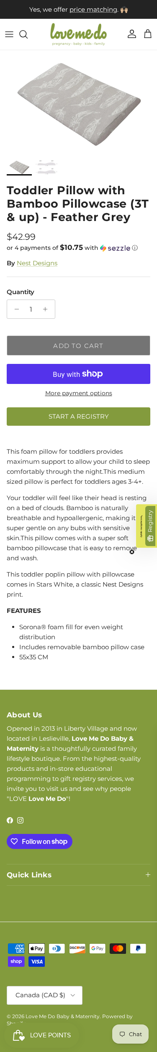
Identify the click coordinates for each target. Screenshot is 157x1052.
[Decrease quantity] (14, 309)
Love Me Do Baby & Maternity (63, 1016)
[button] (78, 248)
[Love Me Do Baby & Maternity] (78, 34)
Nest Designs (37, 263)
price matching (93, 9)
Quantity (20, 292)
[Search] (27, 34)
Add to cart (78, 346)
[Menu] (9, 34)
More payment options (78, 393)
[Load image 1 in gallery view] (78, 102)
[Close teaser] (131, 551)
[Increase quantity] (47, 309)
